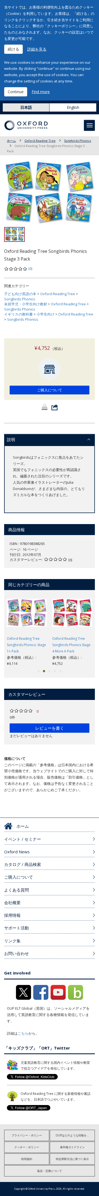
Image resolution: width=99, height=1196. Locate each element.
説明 (11, 439)
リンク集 (12, 940)
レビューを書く (49, 728)
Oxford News (17, 851)
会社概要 (12, 902)
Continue (16, 91)
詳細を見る (36, 49)
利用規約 (26, 1159)
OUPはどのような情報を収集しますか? (75, 1135)
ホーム (11, 141)
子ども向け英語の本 (20, 293)
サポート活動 (16, 928)
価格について (15, 758)
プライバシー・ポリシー (27, 1135)
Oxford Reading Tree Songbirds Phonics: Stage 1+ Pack (26, 645)
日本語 (26, 107)
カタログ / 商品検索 (22, 864)
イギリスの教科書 (18, 314)
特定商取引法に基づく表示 (72, 1159)
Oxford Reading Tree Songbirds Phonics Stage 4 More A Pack (71, 645)
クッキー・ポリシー (26, 1147)
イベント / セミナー (22, 839)
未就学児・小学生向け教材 (25, 303)
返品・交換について (49, 1171)
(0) (30, 268)
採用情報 (12, 915)
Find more (41, 91)
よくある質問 (16, 890)
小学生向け (45, 314)
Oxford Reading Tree (40, 141)
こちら (23, 1033)
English (73, 107)
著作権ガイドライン (72, 1147)
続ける (13, 49)
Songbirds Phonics (77, 141)
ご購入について (49, 389)
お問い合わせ (16, 953)
